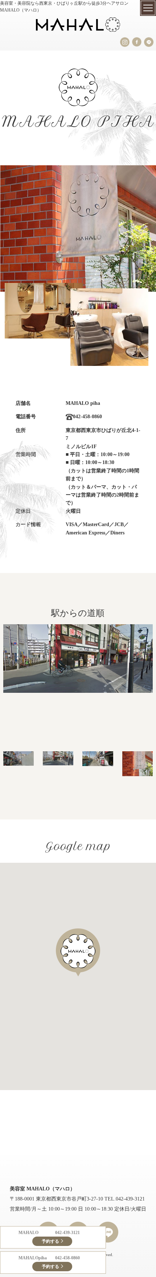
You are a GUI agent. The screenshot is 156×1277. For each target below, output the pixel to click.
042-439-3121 (67, 1232)
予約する (50, 1241)
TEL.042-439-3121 (124, 1199)
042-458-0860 (67, 1257)
